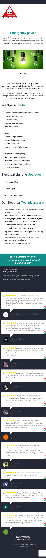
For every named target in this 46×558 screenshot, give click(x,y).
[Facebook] (18, 551)
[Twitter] (22, 551)
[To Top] (41, 552)
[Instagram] (27, 551)
